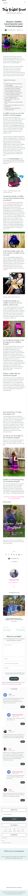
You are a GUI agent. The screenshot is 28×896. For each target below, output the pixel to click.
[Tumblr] (14, 554)
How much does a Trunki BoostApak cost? (14, 102)
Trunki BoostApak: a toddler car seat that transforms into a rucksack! (13, 87)
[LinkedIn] (19, 554)
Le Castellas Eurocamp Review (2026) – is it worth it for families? (14, 619)
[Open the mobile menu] (24, 2)
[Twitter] (8, 554)
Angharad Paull (12, 30)
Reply (22, 706)
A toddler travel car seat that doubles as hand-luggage (13, 84)
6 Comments (14, 561)
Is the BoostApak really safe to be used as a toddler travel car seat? (13, 90)
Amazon (10, 432)
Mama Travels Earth (17, 714)
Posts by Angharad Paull (13, 582)
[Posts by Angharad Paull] (5, 30)
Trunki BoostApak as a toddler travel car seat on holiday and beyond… (13, 93)
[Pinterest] (11, 554)
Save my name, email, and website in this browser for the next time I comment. (15, 673)
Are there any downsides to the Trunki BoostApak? (14, 106)
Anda (10, 789)
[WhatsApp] (16, 554)
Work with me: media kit (6, 842)
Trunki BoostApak (10, 202)
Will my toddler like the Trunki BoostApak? (12, 99)
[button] (5, 610)
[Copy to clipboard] (22, 554)
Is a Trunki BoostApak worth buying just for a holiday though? (13, 96)
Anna (10, 749)
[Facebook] (6, 554)
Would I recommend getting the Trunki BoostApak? (12, 109)
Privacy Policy (4, 837)
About (3, 840)
